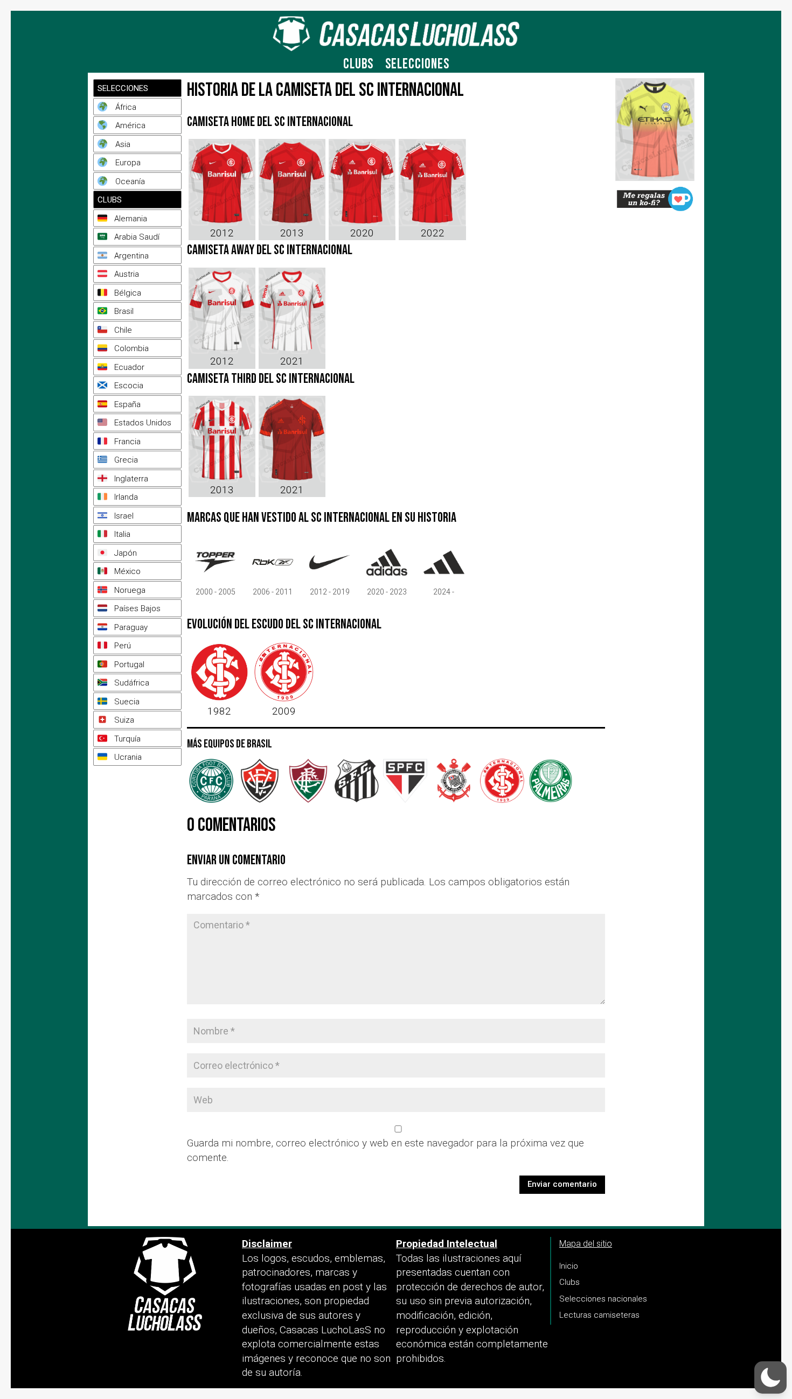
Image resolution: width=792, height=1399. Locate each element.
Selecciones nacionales (603, 1299)
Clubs (358, 67)
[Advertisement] (139, 901)
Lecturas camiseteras (599, 1315)
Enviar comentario (562, 1184)
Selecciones (417, 67)
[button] (770, 1377)
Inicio (568, 1266)
